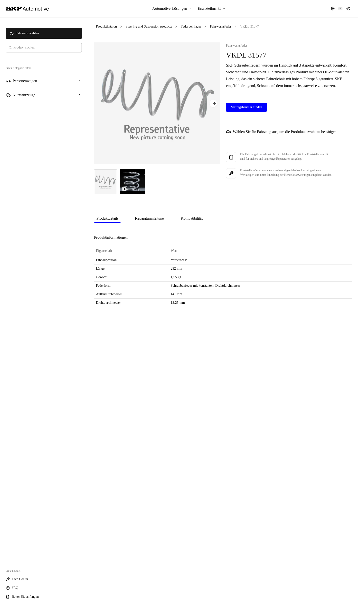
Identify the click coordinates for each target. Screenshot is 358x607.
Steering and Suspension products (149, 26)
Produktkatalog (106, 26)
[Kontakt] (340, 8)
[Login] (348, 8)
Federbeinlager (191, 26)
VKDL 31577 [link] (249, 26)
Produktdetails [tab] (107, 218)
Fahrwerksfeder (220, 26)
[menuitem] (172, 8)
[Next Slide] (213, 103)
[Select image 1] (105, 181)
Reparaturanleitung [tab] (149, 218)
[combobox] (44, 47)
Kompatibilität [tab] (192, 218)
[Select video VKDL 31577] (132, 181)
